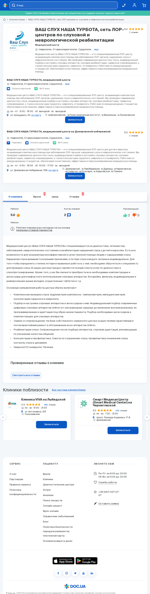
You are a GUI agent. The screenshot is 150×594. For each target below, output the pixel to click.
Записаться (75, 120)
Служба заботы (107, 482)
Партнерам (16, 479)
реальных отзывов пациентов (34, 230)
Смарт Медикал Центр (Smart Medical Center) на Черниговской (112, 402)
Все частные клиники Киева (69, 390)
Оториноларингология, (65, 49)
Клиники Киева (15, 19)
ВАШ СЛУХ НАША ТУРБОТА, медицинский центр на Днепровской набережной (58, 132)
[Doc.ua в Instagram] (66, 573)
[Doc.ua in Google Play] (87, 560)
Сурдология (84, 49)
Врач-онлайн (51, 511)
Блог (45, 521)
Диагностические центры (58, 484)
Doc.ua (11, 593)
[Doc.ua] (5, 5)
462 (117, 410)
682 (46, 405)
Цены (55, 197)
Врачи (39, 195)
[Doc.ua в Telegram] (75, 573)
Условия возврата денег (57, 541)
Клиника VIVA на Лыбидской (43, 399)
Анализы (48, 495)
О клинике (15, 197)
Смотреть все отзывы (26, 375)
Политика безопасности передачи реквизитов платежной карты (58, 531)
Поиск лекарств (52, 500)
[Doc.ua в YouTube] (83, 573)
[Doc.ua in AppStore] (63, 560)
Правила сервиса (20, 484)
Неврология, (45, 49)
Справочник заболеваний (58, 516)
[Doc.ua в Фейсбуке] (58, 573)
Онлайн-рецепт (52, 505)
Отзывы (76, 195)
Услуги (47, 489)
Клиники (48, 479)
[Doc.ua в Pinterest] (92, 573)
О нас (13, 474)
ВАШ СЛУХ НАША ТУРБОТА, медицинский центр (38, 80)
